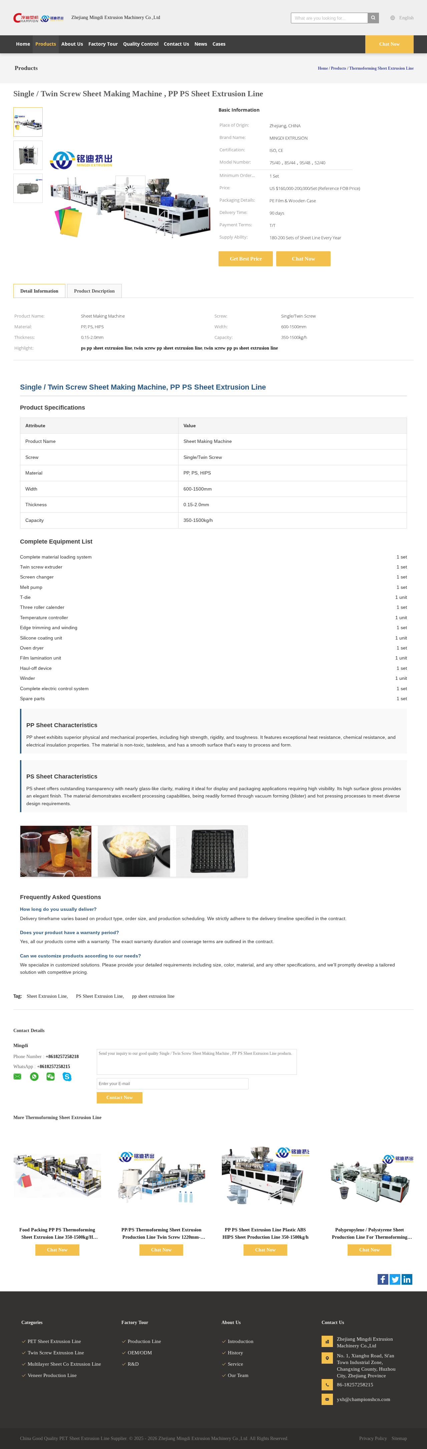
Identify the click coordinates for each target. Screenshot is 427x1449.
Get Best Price (246, 259)
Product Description (94, 291)
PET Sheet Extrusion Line (54, 1341)
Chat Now (389, 44)
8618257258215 (55, 1066)
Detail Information (39, 291)
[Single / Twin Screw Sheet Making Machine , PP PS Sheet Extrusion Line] (28, 121)
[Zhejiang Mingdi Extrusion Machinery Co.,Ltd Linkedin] (407, 1279)
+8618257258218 (62, 1056)
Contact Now (119, 1097)
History (235, 1352)
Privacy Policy (373, 1438)
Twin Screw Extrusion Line (56, 1352)
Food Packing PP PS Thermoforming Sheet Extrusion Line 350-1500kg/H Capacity (57, 1237)
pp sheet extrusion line (153, 996)
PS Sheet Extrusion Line (99, 996)
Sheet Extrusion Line (47, 996)
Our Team (238, 1375)
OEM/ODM (140, 1352)
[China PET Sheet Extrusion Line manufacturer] (38, 17)
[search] (373, 18)
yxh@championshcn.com (358, 1399)
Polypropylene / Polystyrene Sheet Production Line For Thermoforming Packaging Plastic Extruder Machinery (369, 1237)
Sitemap (399, 1438)
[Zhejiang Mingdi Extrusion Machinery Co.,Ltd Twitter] (395, 1279)
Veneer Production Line (52, 1375)
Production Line (144, 1341)
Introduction (241, 1341)
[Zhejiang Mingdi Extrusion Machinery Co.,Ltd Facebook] (383, 1279)
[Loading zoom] (130, 190)
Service (235, 1364)
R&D (133, 1364)
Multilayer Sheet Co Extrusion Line (64, 1364)
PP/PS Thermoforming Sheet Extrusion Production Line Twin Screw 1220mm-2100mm (161, 1237)
